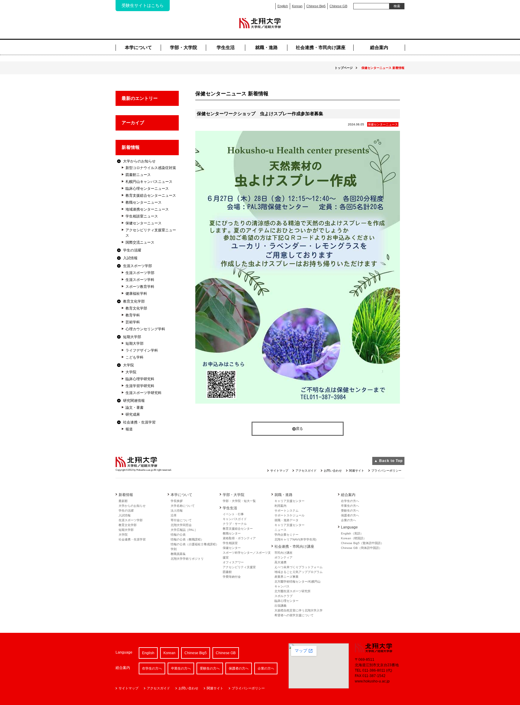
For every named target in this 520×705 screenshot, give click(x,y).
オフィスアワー (233, 562)
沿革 (174, 515)
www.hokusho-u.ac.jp (372, 681)
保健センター (232, 548)
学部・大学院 (183, 47)
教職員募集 (178, 554)
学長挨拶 (177, 501)
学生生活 (226, 47)
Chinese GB (338, 6)
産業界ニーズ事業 (286, 576)
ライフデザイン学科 (141, 350)
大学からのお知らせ (139, 161)
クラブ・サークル (235, 523)
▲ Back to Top (388, 461)
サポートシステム (286, 510)
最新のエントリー (140, 98)
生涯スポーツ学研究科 (143, 393)
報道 (129, 429)
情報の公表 (178, 534)
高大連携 (280, 562)
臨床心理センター (286, 600)
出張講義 (280, 605)
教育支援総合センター (238, 528)
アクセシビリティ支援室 (239, 567)
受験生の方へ (350, 510)
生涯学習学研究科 (139, 386)
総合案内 (379, 47)
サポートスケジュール (289, 515)
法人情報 (177, 510)
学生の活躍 (132, 250)
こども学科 (134, 357)
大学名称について (183, 505)
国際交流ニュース (139, 242)
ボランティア (283, 557)
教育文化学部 (134, 301)
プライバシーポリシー (386, 470)
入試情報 (130, 258)
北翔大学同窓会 (181, 525)
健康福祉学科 (136, 293)
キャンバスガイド (235, 519)
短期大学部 (132, 337)
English (282, 6)
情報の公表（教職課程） (187, 539)
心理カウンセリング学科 (145, 329)
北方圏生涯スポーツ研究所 (292, 591)
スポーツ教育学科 (139, 287)
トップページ (344, 67)
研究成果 (132, 414)
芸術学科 (132, 322)
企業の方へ (348, 520)
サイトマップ (279, 470)
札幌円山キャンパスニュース (148, 182)
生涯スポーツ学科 (139, 280)
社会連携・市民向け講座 (320, 47)
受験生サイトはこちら (143, 5)
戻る (299, 428)
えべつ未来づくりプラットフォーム (298, 567)
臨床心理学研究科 (139, 379)
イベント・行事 (233, 514)
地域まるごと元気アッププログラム (298, 572)
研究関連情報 (134, 401)
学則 (174, 549)
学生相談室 (230, 543)
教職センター (232, 533)
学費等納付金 (232, 576)
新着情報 (131, 147)
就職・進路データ (286, 520)
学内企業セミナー (286, 534)
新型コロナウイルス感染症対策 (150, 168)
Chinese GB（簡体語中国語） (361, 548)
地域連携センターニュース (147, 209)
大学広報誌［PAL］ (184, 529)
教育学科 (132, 315)
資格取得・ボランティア (239, 538)
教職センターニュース (143, 202)
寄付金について (181, 520)
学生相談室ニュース (141, 216)
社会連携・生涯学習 (139, 422)
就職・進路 (266, 47)
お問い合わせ (333, 470)
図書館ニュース (138, 175)
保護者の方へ (350, 515)
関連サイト (356, 470)
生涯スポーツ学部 (137, 266)
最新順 (123, 501)
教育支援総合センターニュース (150, 195)
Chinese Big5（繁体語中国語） (362, 543)
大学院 (128, 365)
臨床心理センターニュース (147, 188)
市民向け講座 (283, 552)
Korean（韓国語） (353, 538)
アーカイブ (133, 122)
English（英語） (352, 533)
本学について (138, 47)
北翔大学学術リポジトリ (187, 558)
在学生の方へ (350, 501)
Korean (297, 6)
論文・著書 (134, 407)
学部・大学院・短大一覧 (239, 501)
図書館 (227, 572)
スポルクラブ (283, 596)
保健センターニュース (143, 223)
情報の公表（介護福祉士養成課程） (195, 544)
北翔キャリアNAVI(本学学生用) (295, 539)
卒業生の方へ (350, 505)
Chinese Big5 (316, 6)
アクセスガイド (306, 470)
